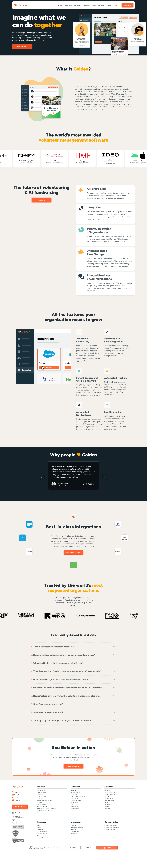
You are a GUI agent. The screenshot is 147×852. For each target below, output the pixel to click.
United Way (74, 802)
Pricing (109, 5)
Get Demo (41, 200)
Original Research (109, 794)
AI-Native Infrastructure (44, 800)
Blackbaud (74, 834)
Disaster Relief (75, 808)
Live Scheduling (113, 412)
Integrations (95, 207)
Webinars (40, 829)
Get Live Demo (22, 46)
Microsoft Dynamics (77, 827)
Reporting (40, 794)
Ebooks (39, 827)
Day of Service (41, 804)
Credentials (40, 802)
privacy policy (39, 848)
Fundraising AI (41, 792)
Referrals (107, 804)
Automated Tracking (115, 377)
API (38, 812)
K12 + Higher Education (78, 796)
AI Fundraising (96, 188)
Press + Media (108, 798)
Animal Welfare (75, 792)
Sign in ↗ (107, 808)
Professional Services (110, 792)
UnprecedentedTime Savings (97, 252)
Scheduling (40, 798)
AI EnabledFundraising (82, 340)
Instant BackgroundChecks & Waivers (87, 379)
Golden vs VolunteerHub (111, 827)
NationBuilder (75, 831)
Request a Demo (73, 766)
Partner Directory (42, 831)
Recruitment (41, 790)
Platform (59, 5)
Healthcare (74, 794)
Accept (108, 848)
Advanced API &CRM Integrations (113, 340)
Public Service (75, 806)
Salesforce (74, 825)
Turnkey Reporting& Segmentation (99, 230)
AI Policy (107, 806)
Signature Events (42, 806)
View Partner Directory (73, 552)
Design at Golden (109, 800)
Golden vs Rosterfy (110, 829)
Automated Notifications (83, 413)
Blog (38, 825)
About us (107, 790)
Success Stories (42, 834)
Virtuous (73, 829)
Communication (42, 796)
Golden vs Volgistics (110, 825)
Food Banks (74, 798)
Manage (73, 848)
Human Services (76, 800)
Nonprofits (74, 790)
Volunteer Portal (20, 807)
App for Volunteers (98, 5)
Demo (106, 802)
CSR (72, 804)
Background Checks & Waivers (46, 808)
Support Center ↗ (42, 838)
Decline (88, 848)
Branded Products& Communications (99, 277)
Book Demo (127, 5)
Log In (117, 5)
